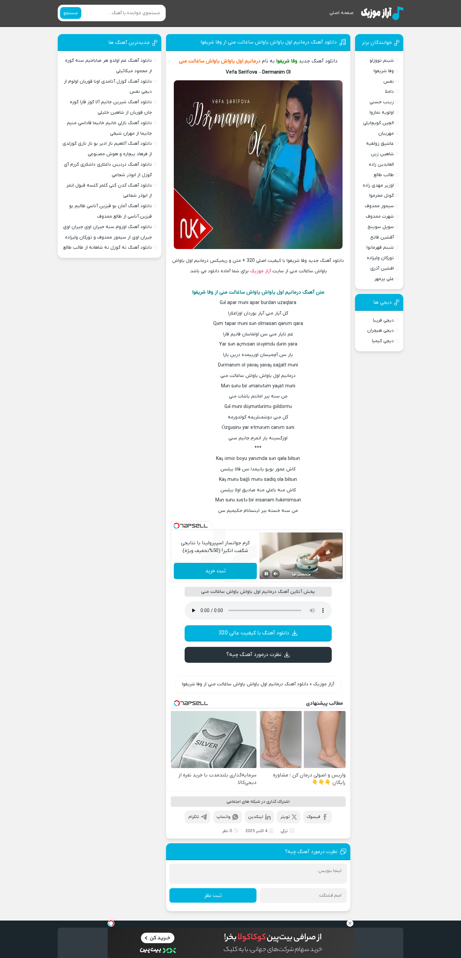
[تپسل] (176, 525)
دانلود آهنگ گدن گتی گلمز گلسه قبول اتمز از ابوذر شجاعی (109, 190)
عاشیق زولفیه (380, 143)
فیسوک (313, 817)
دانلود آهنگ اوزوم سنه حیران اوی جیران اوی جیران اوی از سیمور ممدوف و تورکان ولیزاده (107, 232)
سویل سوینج (381, 227)
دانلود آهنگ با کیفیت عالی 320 (254, 633)
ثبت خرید (215, 571)
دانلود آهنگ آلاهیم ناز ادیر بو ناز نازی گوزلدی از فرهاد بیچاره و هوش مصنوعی (107, 148)
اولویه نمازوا (382, 112)
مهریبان (386, 133)
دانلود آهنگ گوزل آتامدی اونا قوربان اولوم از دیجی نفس (108, 86)
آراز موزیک (260, 271)
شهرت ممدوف (380, 216)
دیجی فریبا (383, 320)
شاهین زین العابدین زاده (381, 159)
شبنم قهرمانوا (380, 247)
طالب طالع (384, 175)
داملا (389, 91)
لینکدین (255, 817)
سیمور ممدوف (379, 206)
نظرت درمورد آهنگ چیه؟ (253, 654)
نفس (388, 81)
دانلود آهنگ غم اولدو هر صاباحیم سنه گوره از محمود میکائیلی (108, 65)
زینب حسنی (382, 102)
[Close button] (350, 923)
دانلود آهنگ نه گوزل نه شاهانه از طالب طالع (107, 247)
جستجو (70, 13)
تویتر (285, 817)
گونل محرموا (381, 195)
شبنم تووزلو (382, 60)
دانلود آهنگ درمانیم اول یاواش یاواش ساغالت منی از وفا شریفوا (268, 42)
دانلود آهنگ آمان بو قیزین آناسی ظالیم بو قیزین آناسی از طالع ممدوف (110, 211)
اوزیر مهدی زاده (378, 185)
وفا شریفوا (384, 71)
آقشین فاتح (382, 237)
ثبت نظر (213, 895)
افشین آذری (382, 268)
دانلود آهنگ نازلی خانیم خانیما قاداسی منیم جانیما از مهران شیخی (109, 128)
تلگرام (193, 817)
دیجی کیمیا (383, 341)
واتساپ (224, 817)
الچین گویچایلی (378, 123)
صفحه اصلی (341, 13)
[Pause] (266, 574)
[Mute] (276, 574)
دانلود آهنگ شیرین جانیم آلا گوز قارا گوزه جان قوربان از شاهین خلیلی (111, 107)
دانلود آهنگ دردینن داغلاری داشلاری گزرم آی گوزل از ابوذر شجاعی (108, 169)
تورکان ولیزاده (380, 258)
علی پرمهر (384, 279)
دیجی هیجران (380, 330)
